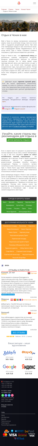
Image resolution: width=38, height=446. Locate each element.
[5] (13, 336)
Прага (24, 208)
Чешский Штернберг (19, 257)
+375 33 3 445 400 (6, 387)
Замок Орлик (13, 232)
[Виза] (2, 265)
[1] (7, 336)
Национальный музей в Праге (19, 242)
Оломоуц (29, 205)
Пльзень (17, 208)
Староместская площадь (24, 251)
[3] (10, 336)
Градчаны (31, 226)
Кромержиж (10, 205)
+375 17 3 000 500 (6, 383)
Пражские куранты (11, 248)
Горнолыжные (6, 421)
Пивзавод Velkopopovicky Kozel (19, 245)
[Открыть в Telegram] (9, 395)
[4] (12, 336)
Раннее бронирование (8, 425)
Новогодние (5, 423)
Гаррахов (20, 202)
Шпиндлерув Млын (25, 211)
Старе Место (10, 251)
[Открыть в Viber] (6, 395)
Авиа (3, 415)
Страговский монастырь (12, 254)
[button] (34, 3)
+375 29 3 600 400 (6, 385)
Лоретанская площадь (19, 238)
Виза (7, 265)
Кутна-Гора (19, 205)
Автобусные (5, 417)
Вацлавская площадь (10, 226)
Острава (8, 208)
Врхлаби (11, 202)
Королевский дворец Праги (19, 235)
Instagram (7, 109)
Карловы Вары (30, 202)
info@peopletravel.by (7, 397)
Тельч (30, 208)
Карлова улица (24, 232)
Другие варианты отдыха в (19, 140)
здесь (4, 101)
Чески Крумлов (11, 211)
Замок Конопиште (13, 229)
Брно (4, 202)
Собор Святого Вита (26, 248)
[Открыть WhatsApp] (2, 395)
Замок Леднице (26, 229)
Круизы (3, 419)
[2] (8, 336)
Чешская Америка (28, 254)
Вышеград (22, 226)
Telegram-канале (19, 109)
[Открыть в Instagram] (12, 395)
